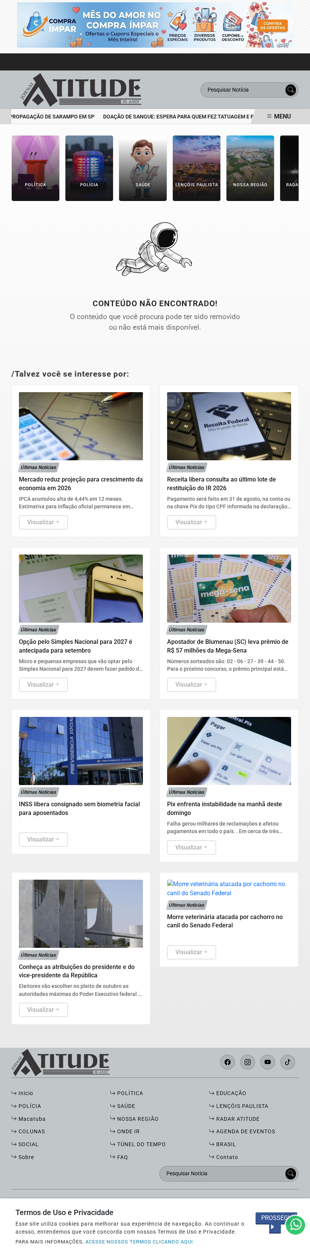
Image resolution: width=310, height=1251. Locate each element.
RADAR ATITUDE (237, 1119)
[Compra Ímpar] (155, 24)
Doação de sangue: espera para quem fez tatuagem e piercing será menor (193, 117)
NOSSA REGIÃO (137, 1119)
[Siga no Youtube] (267, 1062)
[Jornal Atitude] (80, 89)
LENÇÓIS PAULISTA (241, 1106)
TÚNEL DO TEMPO (141, 1144)
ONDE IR (128, 1131)
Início (25, 1093)
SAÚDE (125, 1106)
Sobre (25, 1157)
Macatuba (31, 1119)
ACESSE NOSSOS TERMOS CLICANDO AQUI (139, 1242)
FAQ (122, 1157)
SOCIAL (28, 1144)
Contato (226, 1157)
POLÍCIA (29, 1106)
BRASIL (225, 1144)
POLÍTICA (129, 1093)
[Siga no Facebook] (227, 1062)
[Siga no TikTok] (287, 1062)
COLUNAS (31, 1131)
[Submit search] (290, 90)
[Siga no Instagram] (247, 1062)
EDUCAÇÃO (230, 1093)
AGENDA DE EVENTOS (245, 1131)
